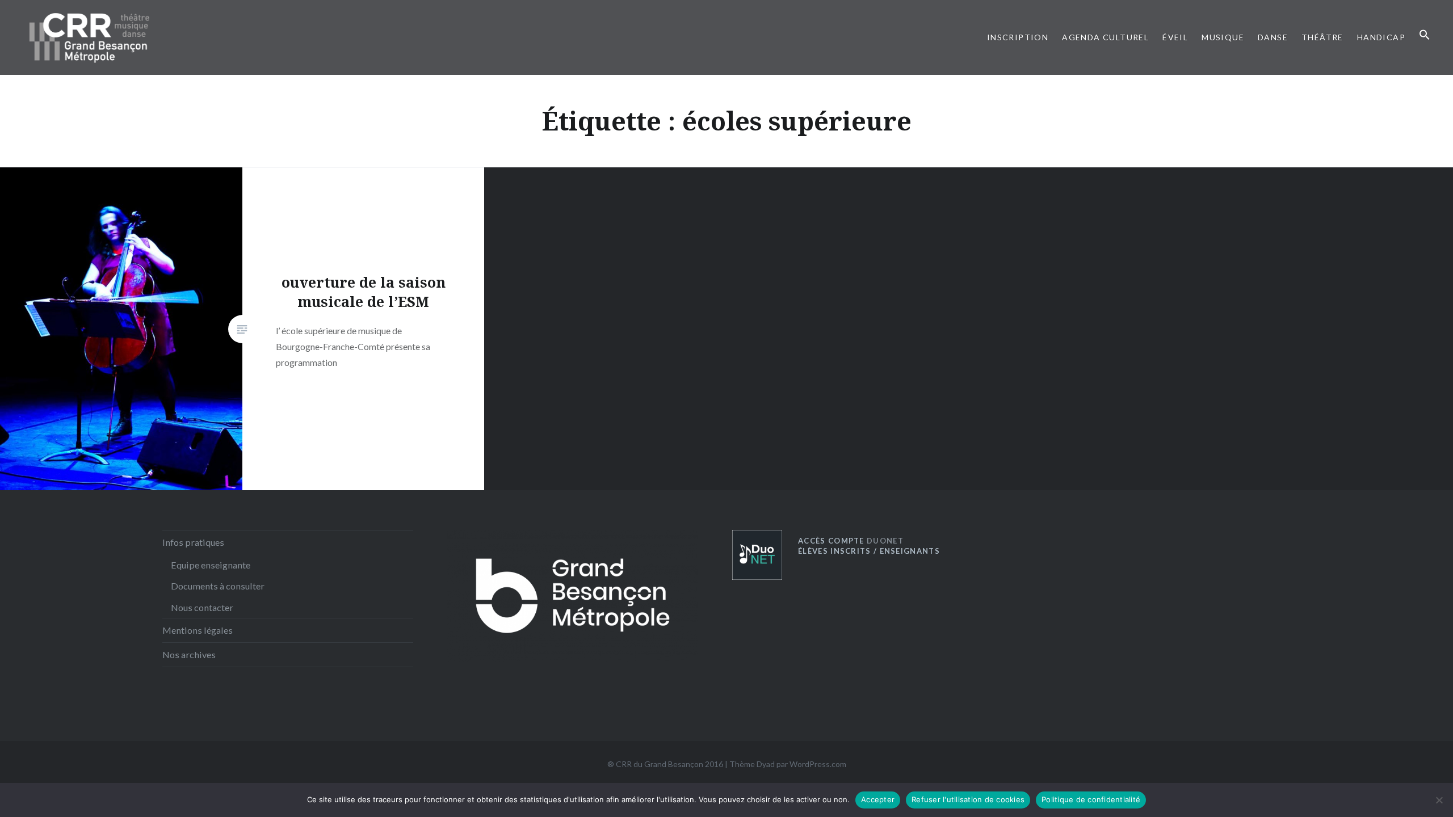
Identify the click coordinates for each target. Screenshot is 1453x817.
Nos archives (189, 654)
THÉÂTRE (1322, 37)
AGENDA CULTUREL (1105, 37)
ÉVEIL (1175, 37)
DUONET (851, 540)
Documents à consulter (217, 585)
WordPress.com (818, 764)
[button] (1424, 35)
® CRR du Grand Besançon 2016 (665, 764)
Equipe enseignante (210, 564)
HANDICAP (1381, 37)
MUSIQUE (1223, 37)
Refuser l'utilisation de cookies (968, 799)
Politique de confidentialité (1091, 799)
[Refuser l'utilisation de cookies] (1438, 800)
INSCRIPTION (1017, 37)
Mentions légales (197, 630)
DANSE (1273, 37)
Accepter (878, 799)
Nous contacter (202, 607)
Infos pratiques (193, 542)
